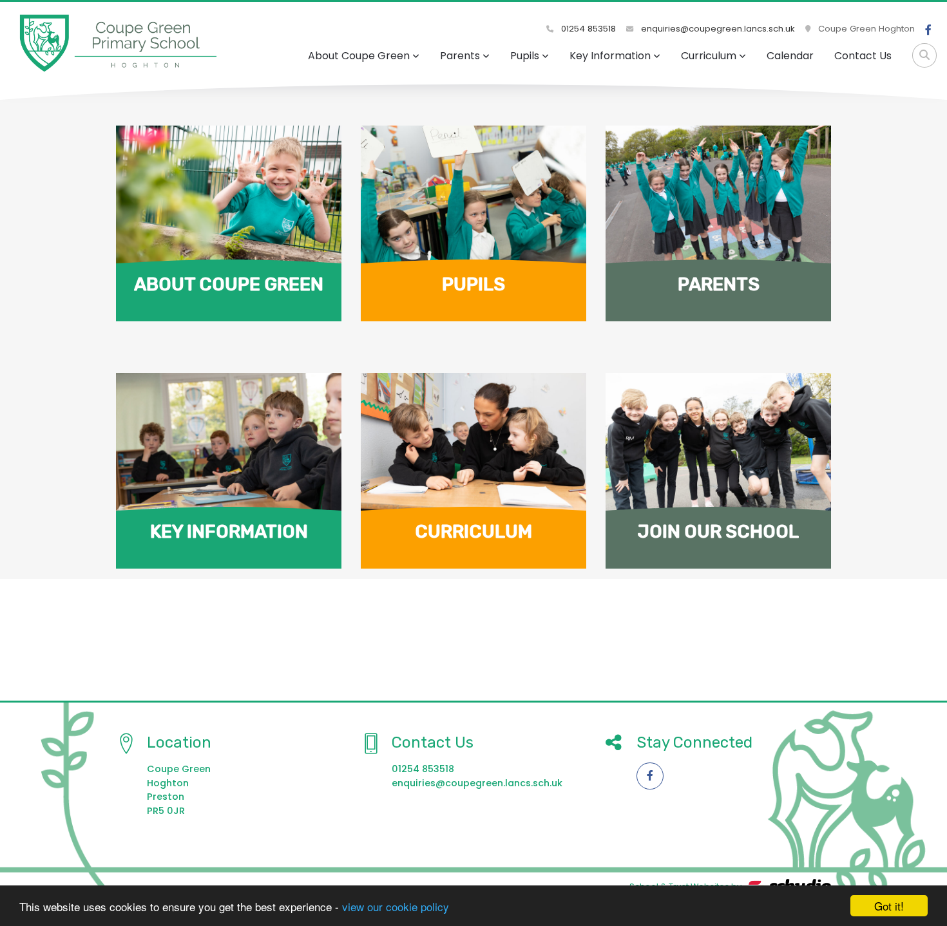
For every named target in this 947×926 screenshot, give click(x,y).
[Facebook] (928, 30)
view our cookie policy (395, 906)
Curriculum (708, 55)
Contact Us (863, 55)
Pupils (524, 55)
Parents (460, 55)
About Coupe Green (359, 55)
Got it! (889, 906)
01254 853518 (587, 29)
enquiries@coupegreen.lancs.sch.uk (718, 29)
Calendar (790, 55)
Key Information (610, 55)
